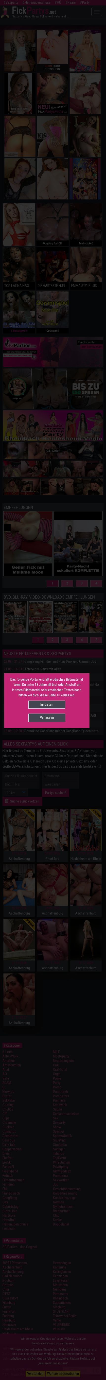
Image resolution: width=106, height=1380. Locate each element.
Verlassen (47, 717)
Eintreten (46, 704)
